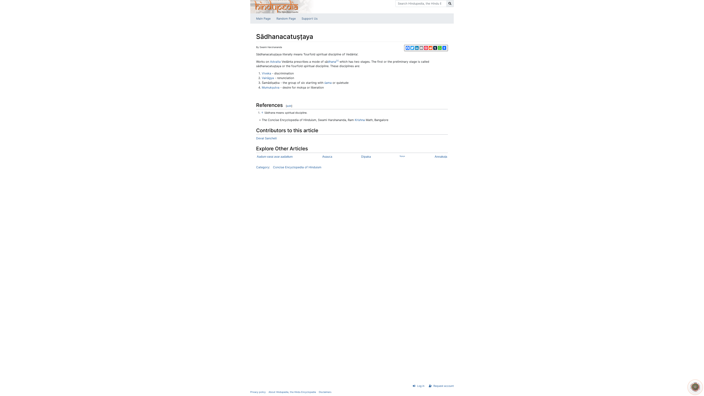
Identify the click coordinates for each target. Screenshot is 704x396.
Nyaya (402, 156)
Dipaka (366, 156)
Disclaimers (325, 392)
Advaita (275, 61)
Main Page (263, 18)
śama (328, 83)
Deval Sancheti (266, 138)
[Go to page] (450, 3)
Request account (443, 385)
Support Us (310, 18)
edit (289, 105)
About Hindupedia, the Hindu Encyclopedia (292, 392)
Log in (420, 385)
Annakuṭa (441, 156)
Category (262, 167)
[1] (337, 60)
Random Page (286, 18)
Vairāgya (268, 78)
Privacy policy (258, 392)
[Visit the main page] (282, 6)
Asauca (327, 156)
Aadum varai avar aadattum (275, 156)
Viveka (266, 73)
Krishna (360, 120)
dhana (332, 61)
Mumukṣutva (270, 87)
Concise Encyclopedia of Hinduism (297, 167)
